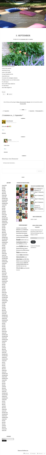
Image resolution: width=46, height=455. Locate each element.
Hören (18, 102)
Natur (18, 252)
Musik (22, 250)
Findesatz (20, 235)
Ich (24, 243)
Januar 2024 (4, 235)
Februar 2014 (4, 428)
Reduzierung (18, 254)
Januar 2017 (4, 371)
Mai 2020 (3, 307)
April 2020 (4, 308)
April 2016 (4, 386)
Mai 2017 (3, 365)
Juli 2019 (3, 323)
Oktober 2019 (4, 318)
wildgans (35, 192)
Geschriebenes (19, 242)
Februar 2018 (4, 350)
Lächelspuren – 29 (37, 190)
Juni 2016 (3, 383)
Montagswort (18, 250)
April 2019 (4, 328)
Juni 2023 (3, 247)
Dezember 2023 (5, 237)
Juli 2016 (3, 381)
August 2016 (4, 380)
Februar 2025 (4, 214)
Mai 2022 (3, 268)
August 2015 (4, 399)
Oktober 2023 (4, 240)
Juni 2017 (3, 363)
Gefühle (25, 239)
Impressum (28, 1)
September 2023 (5, 242)
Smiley (23, 259)
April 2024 (4, 230)
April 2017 (4, 367)
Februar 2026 (4, 195)
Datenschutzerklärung (37, 1)
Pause (26, 252)
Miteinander (22, 248)
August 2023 (4, 243)
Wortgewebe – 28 (37, 207)
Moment (26, 248)
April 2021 (4, 289)
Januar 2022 (4, 274)
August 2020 (4, 302)
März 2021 (4, 290)
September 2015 (5, 397)
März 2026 (4, 193)
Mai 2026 (3, 190)
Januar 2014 (4, 430)
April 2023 (4, 250)
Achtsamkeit (18, 227)
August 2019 (4, 321)
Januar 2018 (4, 352)
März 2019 (4, 329)
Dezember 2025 (5, 198)
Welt (19, 265)
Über (13, 1)
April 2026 (4, 191)
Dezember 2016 (5, 373)
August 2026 (4, 185)
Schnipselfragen (25, 254)
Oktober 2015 (4, 396)
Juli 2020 (3, 303)
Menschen (18, 248)
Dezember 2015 (5, 393)
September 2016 (5, 378)
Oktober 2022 (4, 260)
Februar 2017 (4, 370)
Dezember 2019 (5, 315)
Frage (23, 235)
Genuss (27, 239)
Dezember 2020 (5, 295)
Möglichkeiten (27, 250)
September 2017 (5, 358)
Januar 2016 (4, 391)
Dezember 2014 (5, 412)
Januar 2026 (4, 196)
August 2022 (4, 263)
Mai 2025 (3, 209)
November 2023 (5, 238)
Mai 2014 (3, 423)
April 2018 (4, 347)
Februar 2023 (4, 253)
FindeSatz (23, 8)
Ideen (26, 243)
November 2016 (5, 375)
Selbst (17, 259)
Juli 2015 (3, 401)
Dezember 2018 (5, 334)
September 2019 (5, 320)
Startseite (7, 1)
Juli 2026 (3, 187)
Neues (21, 252)
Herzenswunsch (23, 102)
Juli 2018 (3, 342)
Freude (18, 239)
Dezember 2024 (5, 217)
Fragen (26, 235)
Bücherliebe (21, 231)
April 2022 (4, 269)
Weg (17, 265)
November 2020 (5, 297)
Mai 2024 (3, 229)
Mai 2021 (3, 287)
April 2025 (4, 211)
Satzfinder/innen (20, 1)
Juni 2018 (3, 344)
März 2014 (4, 427)
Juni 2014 (3, 422)
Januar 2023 (4, 255)
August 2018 (4, 341)
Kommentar (40, 171)
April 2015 (4, 406)
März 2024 (4, 232)
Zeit (22, 268)
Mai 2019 (3, 326)
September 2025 (5, 203)
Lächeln (27, 246)
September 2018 (5, 339)
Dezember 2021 (5, 276)
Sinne (20, 259)
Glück (24, 242)
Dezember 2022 (5, 256)
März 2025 (4, 212)
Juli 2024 (3, 225)
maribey (31, 39)
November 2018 (5, 336)
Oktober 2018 (4, 337)
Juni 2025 (3, 208)
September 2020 (5, 300)
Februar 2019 (4, 331)
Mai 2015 (3, 404)
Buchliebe (22, 229)
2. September (5, 111)
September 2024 (5, 222)
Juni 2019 (3, 324)
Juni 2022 (3, 266)
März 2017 (4, 368)
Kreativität (17, 246)
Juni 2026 (3, 188)
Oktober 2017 (4, 357)
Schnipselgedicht (20, 256)
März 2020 (4, 310)
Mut (24, 250)
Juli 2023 (3, 245)
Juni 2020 (3, 305)
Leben (21, 246)
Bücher (17, 231)
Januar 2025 (4, 216)
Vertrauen (17, 262)
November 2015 (5, 394)
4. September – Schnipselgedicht (36, 111)
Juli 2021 (3, 284)
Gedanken (22, 239)
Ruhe (21, 254)
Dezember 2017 (5, 354)
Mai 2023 (3, 248)
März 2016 (4, 388)
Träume (17, 260)
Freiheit (27, 237)
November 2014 (5, 414)
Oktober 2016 (4, 376)
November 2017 (5, 355)
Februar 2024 (4, 234)
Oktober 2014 (4, 415)
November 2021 (5, 277)
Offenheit (23, 252)
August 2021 (4, 282)
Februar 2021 (4, 292)
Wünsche (28, 102)
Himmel (17, 243)
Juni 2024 (3, 227)
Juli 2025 (3, 206)
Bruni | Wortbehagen (37, 188)
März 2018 (4, 349)
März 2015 (4, 407)
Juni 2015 (3, 402)
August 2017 (4, 360)
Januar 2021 (4, 294)
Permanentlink (23, 103)
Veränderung (21, 262)
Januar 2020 (4, 313)
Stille (25, 259)
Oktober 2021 (4, 279)
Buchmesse (26, 229)
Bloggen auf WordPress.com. (23, 450)
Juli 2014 (3, 420)
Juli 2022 (3, 264)
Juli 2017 (3, 362)
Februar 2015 (4, 409)
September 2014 (5, 417)
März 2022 (4, 271)
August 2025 (4, 204)
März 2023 (4, 251)
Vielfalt (25, 262)
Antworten (4, 133)
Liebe (25, 246)
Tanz (28, 259)
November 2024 (5, 219)
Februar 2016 (4, 389)
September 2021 (5, 281)
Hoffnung (20, 243)
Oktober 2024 (4, 221)
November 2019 (5, 316)
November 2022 (5, 258)
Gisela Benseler (9, 121)
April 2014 (4, 425)
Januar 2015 (4, 410)
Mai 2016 (3, 384)
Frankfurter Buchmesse (21, 237)
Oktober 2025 (4, 201)
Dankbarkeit (25, 231)
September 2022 (5, 261)
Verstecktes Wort (26, 260)
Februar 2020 (4, 311)
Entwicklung (18, 233)
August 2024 (4, 224)
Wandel (27, 264)
